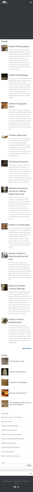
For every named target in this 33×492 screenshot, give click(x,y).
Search (3, 463)
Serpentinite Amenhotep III (10, 447)
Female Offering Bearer (19, 46)
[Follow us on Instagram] (18, 487)
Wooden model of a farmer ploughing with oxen (18, 256)
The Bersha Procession (18, 161)
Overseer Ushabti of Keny (9, 426)
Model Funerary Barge (18, 75)
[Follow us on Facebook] (15, 487)
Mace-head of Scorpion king (10, 456)
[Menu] (31, 2)
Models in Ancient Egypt (19, 225)
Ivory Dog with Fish (7, 452)
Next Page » (27, 348)
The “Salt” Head (6, 421)
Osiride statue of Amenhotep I (11, 434)
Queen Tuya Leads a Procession (11, 417)
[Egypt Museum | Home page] (5, 2)
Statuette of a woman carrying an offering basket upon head (18, 191)
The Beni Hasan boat (17, 135)
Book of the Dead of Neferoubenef (12, 439)
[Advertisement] (16, 21)
